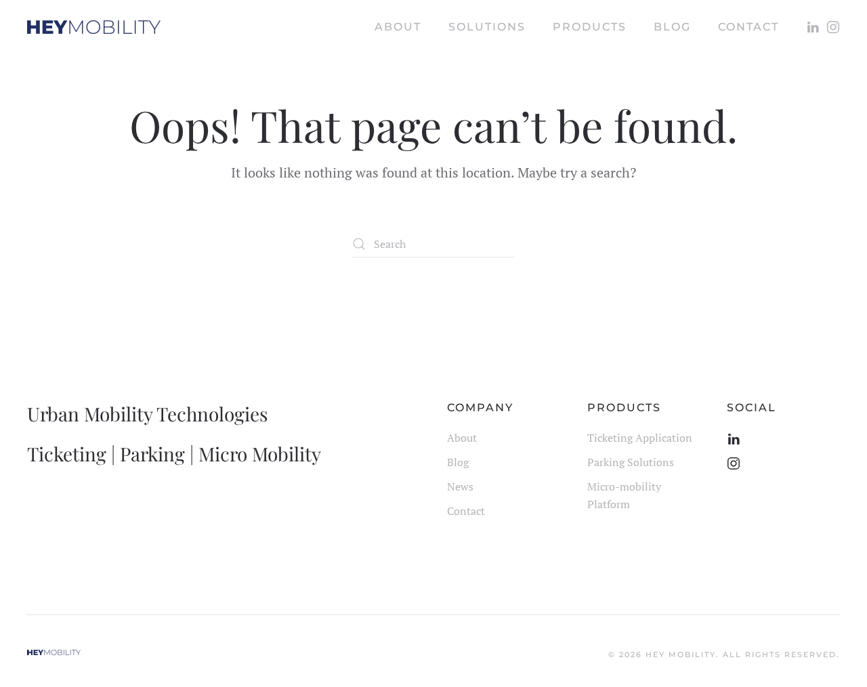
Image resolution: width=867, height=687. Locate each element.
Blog (458, 462)
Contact (748, 26)
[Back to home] (94, 27)
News (460, 486)
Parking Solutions (630, 462)
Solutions (487, 26)
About (398, 26)
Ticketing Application (639, 437)
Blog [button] (672, 26)
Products (590, 26)
